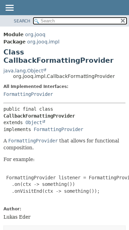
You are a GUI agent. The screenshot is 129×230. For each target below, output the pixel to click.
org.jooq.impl (43, 41)
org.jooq (35, 34)
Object (33, 122)
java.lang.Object (23, 70)
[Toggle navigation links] (9, 8)
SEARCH (22, 21)
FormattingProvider (28, 94)
